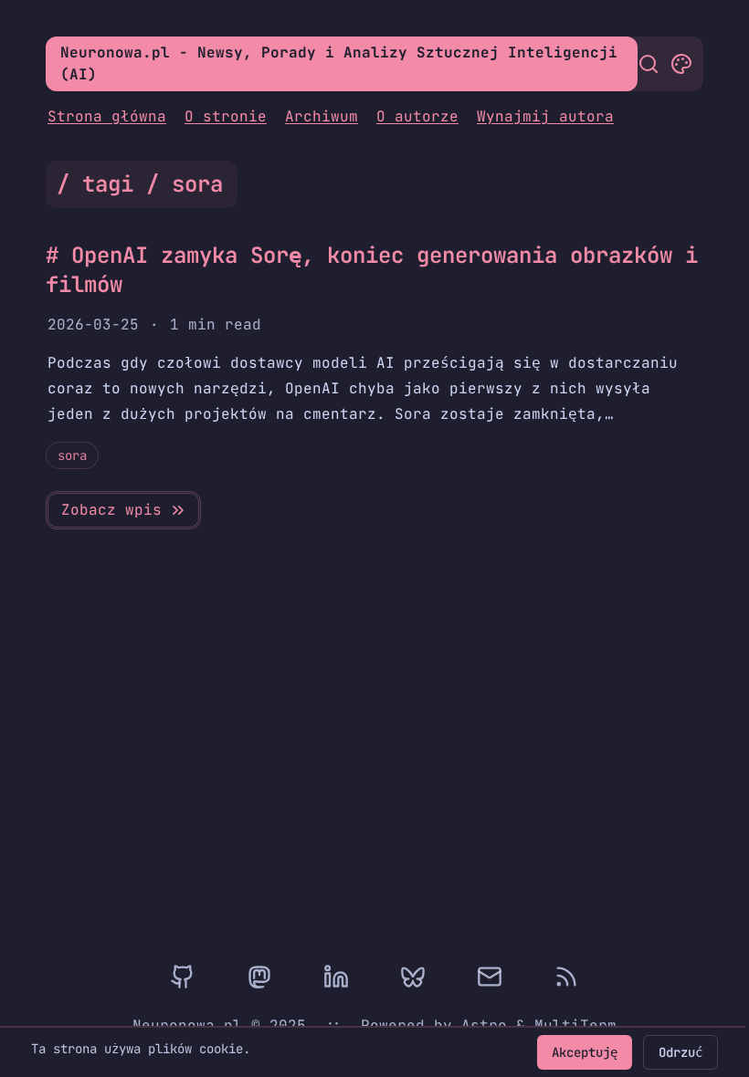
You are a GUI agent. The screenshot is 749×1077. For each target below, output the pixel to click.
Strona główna (106, 116)
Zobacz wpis (111, 509)
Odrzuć (680, 1052)
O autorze (417, 116)
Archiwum (321, 116)
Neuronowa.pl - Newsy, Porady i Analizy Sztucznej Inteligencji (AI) (338, 63)
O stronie (226, 116)
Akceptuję (584, 1052)
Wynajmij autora (545, 116)
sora (72, 455)
